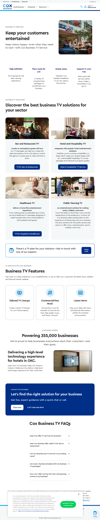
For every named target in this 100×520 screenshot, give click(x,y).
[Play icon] (73, 361)
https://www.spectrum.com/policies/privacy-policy (33, 511)
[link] (27, 167)
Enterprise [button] (31, 7)
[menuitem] (20, 7)
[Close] (79, 494)
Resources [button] (42, 7)
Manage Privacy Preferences (68, 504)
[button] (81, 7)
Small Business (15, 1)
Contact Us (93, 1)
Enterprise (25, 1)
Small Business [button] (18, 7)
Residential (6, 1)
